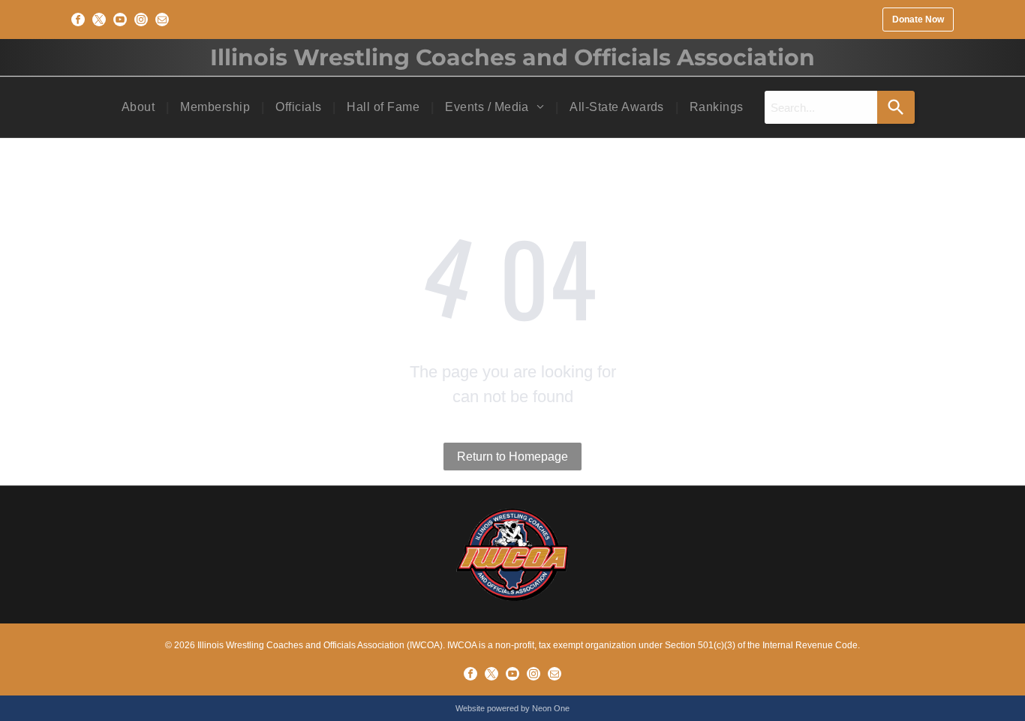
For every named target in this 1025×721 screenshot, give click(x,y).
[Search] (896, 107)
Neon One (551, 708)
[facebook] (78, 19)
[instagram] (141, 19)
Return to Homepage (512, 456)
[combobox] (821, 107)
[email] (162, 19)
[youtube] (120, 19)
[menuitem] (139, 107)
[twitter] (99, 19)
